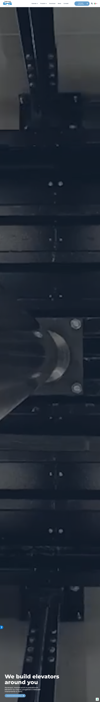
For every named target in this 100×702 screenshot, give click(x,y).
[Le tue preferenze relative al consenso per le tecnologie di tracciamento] (97, 699)
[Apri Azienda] (37, 3)
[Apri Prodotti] (46, 3)
